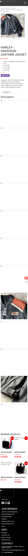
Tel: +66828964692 (7, 552)
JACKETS (8, 10)
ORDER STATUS (5, 540)
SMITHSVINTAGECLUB (7, 514)
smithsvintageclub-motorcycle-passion (12, 83)
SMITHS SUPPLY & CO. (7, 521)
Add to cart (5, 75)
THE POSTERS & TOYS (7, 523)
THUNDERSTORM (6, 516)
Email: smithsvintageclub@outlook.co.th (13, 550)
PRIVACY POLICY (6, 537)
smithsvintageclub (15, 82)
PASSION (7, 8)
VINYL (3, 526)
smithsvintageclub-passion (13, 87)
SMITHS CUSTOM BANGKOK (9, 512)
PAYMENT (4, 532)
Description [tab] (6, 92)
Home (2, 8)
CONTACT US (5, 535)
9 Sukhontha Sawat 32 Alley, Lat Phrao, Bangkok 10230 (12, 547)
